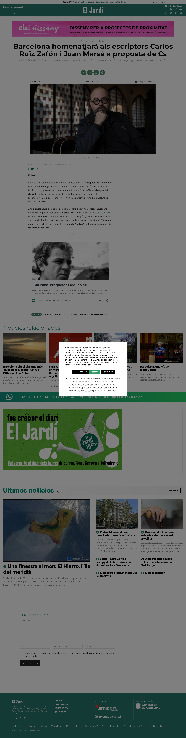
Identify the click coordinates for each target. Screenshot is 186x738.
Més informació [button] (80, 372)
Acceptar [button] (94, 372)
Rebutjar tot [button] (108, 372)
